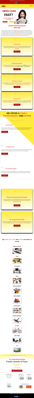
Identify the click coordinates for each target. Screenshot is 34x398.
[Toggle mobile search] (30, 5)
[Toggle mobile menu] (32, 5)
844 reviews (17, 365)
